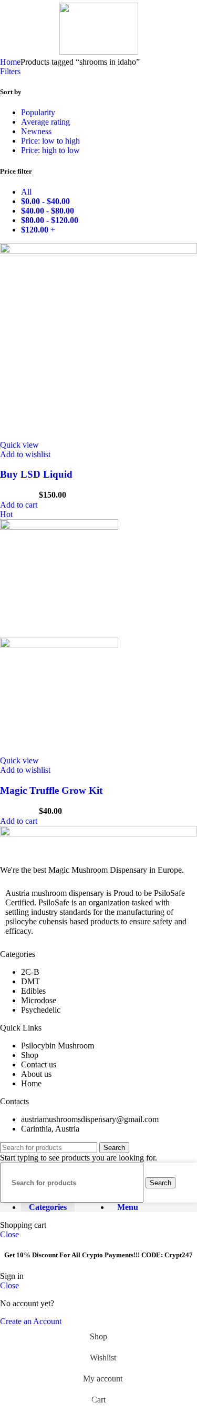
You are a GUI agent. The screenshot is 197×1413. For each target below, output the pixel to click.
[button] (18, 504)
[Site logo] (98, 51)
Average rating (45, 121)
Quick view (19, 444)
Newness (36, 131)
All (26, 191)
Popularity (38, 112)
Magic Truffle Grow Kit (51, 790)
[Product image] (59, 645)
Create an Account (30, 1321)
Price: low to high (50, 140)
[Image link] (98, 833)
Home (10, 61)
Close (9, 1234)
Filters (10, 71)
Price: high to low (50, 150)
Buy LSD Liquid (37, 474)
